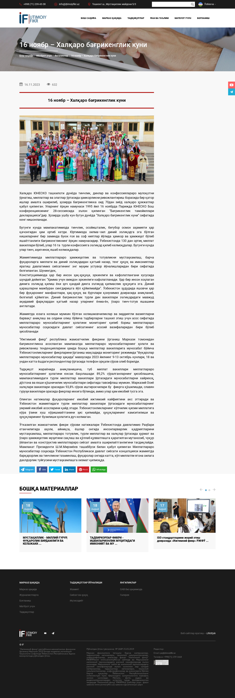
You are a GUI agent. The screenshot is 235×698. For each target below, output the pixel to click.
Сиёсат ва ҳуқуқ (79, 595)
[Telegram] (231, 91)
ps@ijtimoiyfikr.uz (168, 653)
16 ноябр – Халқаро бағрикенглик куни (93, 55)
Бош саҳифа (88, 18)
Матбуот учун (183, 18)
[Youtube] (231, 85)
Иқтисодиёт (76, 600)
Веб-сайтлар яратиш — (198, 633)
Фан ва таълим (159, 18)
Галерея (124, 595)
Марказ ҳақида (111, 18)
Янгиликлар (61, 55)
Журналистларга (29, 595)
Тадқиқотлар (135, 18)
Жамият (74, 589)
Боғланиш (203, 18)
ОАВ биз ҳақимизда (131, 589)
